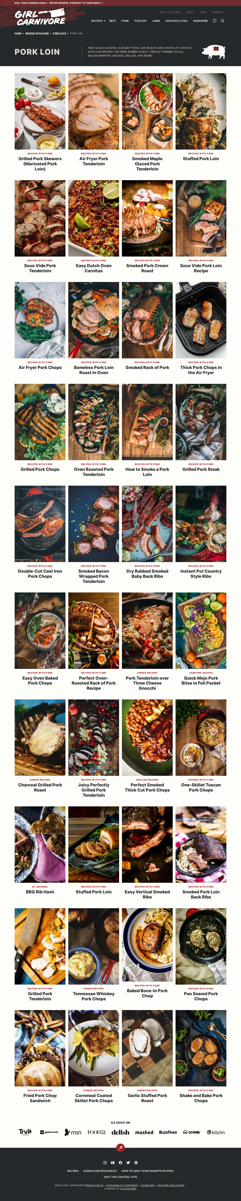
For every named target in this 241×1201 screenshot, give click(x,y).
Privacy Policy (94, 1185)
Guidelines (148, 1185)
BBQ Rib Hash (40, 891)
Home (18, 33)
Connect (218, 12)
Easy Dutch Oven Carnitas (94, 268)
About (190, 12)
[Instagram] (105, 1163)
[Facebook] (120, 1163)
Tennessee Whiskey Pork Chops (94, 996)
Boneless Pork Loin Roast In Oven (94, 370)
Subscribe (200, 20)
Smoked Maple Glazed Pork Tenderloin (147, 163)
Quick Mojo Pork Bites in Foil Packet (201, 681)
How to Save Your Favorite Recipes (148, 1170)
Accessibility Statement (122, 1185)
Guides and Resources (100, 1170)
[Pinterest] (136, 1163)
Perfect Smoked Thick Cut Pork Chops (147, 787)
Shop (203, 12)
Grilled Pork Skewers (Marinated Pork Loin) (40, 163)
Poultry (140, 20)
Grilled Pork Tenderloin (40, 996)
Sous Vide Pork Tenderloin (40, 268)
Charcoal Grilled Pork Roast (40, 787)
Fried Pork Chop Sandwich (40, 1098)
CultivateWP (128, 1188)
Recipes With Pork (37, 33)
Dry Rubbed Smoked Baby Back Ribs (147, 574)
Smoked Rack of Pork (147, 367)
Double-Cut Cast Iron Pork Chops (40, 574)
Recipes (97, 20)
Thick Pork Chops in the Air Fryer (201, 370)
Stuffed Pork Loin (201, 158)
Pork (125, 20)
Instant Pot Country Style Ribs (201, 574)
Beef (112, 20)
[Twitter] (128, 1163)
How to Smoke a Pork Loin (147, 472)
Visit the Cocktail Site (120, 1176)
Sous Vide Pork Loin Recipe (201, 268)
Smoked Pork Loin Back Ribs (201, 894)
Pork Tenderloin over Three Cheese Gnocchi (147, 683)
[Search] (222, 20)
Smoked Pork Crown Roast (147, 268)
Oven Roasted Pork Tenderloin (94, 472)
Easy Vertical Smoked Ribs (147, 894)
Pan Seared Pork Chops (201, 996)
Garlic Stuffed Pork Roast (147, 1098)
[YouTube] (113, 1163)
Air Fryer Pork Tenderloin (93, 161)
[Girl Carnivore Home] (41, 17)
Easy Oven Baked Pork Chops (40, 681)
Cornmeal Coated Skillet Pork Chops (94, 1098)
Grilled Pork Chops (40, 469)
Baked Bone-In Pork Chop (147, 993)
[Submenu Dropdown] (104, 21)
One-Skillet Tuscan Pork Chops (201, 787)
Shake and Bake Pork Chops (201, 1098)
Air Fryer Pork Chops (40, 367)
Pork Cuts (59, 33)
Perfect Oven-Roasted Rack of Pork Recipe (94, 683)
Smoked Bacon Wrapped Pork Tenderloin (93, 576)
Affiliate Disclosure (170, 1185)
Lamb (156, 20)
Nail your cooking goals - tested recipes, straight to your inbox (58, 3)
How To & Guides (170, 12)
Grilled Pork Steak (201, 469)
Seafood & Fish (177, 20)
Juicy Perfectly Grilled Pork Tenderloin (93, 790)
